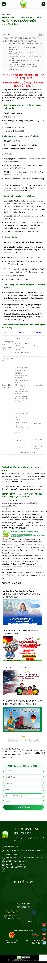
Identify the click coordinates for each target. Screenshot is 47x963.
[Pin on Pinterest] (25, 740)
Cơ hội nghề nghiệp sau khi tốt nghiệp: (22, 52)
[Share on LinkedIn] (29, 740)
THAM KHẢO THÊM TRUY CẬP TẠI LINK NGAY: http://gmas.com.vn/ (22, 68)
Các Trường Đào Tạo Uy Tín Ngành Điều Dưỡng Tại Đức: (26, 57)
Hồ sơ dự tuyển (15, 54)
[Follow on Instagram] (22, 903)
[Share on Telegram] (37, 740)
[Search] (4, 4)
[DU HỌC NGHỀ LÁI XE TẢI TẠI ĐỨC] (22, 682)
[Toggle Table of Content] (40, 35)
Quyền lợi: (14, 50)
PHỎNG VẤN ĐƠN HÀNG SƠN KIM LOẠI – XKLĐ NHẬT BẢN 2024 (34, 753)
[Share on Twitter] (17, 740)
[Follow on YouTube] (28, 903)
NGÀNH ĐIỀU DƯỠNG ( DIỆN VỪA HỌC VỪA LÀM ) (22, 41)
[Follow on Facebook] (18, 903)
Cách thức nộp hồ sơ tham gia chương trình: (21, 64)
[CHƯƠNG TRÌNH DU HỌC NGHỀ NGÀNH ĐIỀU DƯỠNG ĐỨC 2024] (22, 648)
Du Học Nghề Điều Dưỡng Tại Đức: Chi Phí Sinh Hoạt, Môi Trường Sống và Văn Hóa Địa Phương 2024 (21, 594)
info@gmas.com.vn (33, 476)
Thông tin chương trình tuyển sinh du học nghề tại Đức (26, 44)
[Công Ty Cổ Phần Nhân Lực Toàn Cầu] (23, 4)
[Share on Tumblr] (33, 740)
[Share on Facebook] (14, 740)
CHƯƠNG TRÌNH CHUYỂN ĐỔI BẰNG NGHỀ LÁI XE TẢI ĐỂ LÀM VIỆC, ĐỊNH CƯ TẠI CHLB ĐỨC (22, 702)
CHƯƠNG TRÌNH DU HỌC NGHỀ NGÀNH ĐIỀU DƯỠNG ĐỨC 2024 (20, 632)
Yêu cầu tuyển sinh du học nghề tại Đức (23, 47)
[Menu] (43, 4)
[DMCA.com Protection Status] (23, 958)
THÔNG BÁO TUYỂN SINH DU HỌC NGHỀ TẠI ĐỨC (21, 38)
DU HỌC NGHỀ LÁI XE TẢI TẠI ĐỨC (16, 667)
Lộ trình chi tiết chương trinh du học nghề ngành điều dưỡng (25, 61)
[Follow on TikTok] (25, 903)
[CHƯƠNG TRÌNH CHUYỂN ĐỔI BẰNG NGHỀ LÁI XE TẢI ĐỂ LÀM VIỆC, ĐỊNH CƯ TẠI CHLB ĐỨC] (22, 719)
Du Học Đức (6, 14)
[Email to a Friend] (21, 740)
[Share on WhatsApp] (10, 740)
